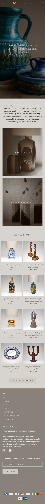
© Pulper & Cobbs (22, 482)
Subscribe (10, 471)
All (4, 397)
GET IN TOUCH (8, 412)
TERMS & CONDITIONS (11, 419)
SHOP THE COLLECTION (22, 381)
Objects (5, 405)
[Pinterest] (10, 450)
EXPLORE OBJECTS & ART (22, 203)
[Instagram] (4, 450)
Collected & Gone (9, 408)
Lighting (6, 401)
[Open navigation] (3, 3)
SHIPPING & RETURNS (11, 416)
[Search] (38, 3)
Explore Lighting (22, 153)
